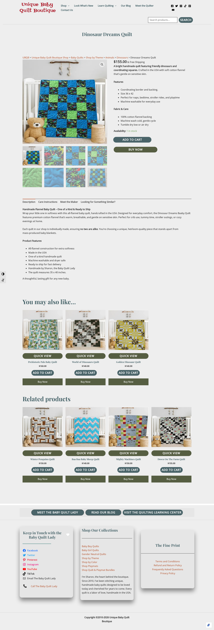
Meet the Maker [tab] (69, 201)
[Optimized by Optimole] (209, 625)
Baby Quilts (77, 57)
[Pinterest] (189, 6)
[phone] (25, 586)
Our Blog (126, 5)
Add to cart (132, 140)
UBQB (26, 57)
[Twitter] (176, 6)
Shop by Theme (94, 57)
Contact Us (67, 10)
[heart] (68, 534)
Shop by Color (89, 562)
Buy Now (136, 149)
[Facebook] (172, 6)
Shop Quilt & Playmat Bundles (98, 570)
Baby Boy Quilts (90, 546)
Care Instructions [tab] (47, 201)
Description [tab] (29, 201)
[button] (68, 5)
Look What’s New (83, 5)
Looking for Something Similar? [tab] (98, 201)
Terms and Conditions (167, 561)
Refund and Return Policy (168, 565)
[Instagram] (181, 6)
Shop (64, 5)
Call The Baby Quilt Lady (44, 586)
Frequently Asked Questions (167, 569)
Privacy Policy (167, 573)
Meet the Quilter (144, 5)
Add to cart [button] (42, 373)
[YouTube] (173, 10)
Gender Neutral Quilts (94, 554)
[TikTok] (185, 6)
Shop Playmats (90, 566)
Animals (109, 57)
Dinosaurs (122, 57)
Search (185, 20)
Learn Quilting (106, 5)
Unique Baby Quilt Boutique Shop (50, 57)
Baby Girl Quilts (90, 550)
